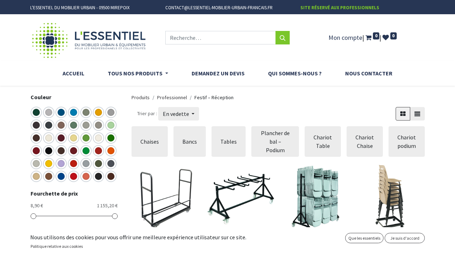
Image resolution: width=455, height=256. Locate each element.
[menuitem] (73, 73)
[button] (178, 114)
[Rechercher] (282, 37)
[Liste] (417, 114)
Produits (141, 97)
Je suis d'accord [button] (404, 238)
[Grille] (403, 114)
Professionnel (172, 97)
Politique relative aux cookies (57, 246)
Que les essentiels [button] (364, 238)
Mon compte (345, 37)
